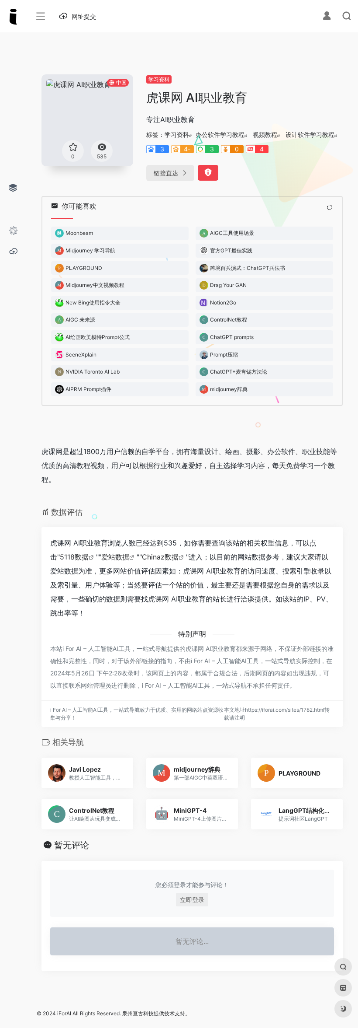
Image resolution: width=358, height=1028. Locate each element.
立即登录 (192, 899)
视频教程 (265, 134)
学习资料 (158, 79)
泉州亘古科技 (138, 1013)
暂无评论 (71, 845)
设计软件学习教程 (310, 134)
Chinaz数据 (160, 556)
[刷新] (329, 207)
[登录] (326, 17)
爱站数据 (115, 556)
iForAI (64, 1013)
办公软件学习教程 (220, 134)
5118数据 (74, 556)
